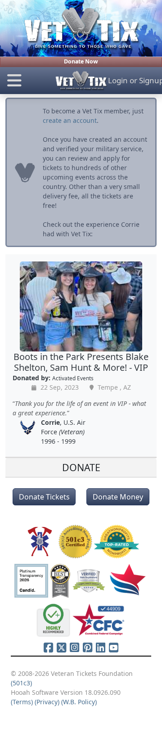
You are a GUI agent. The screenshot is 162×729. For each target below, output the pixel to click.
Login (118, 80)
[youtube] (113, 647)
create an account (70, 120)
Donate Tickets (44, 497)
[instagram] (74, 647)
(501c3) (21, 683)
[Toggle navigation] (27, 80)
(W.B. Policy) (79, 702)
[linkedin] (100, 647)
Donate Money (118, 497)
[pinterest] (87, 647)
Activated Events (73, 378)
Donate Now (81, 61)
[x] (61, 647)
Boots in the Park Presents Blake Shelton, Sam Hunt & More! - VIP (81, 362)
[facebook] (48, 647)
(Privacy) (47, 702)
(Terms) (22, 702)
